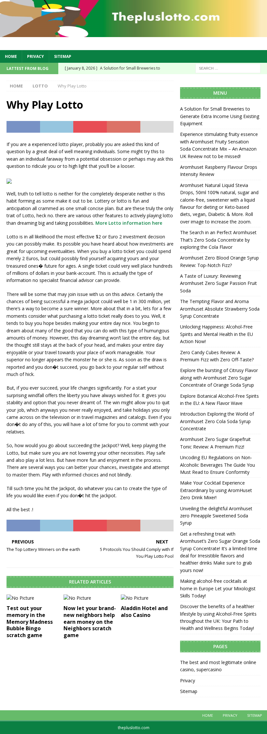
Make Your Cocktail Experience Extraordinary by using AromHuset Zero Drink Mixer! (216, 490)
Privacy (35, 56)
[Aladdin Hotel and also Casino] (147, 598)
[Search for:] (227, 68)
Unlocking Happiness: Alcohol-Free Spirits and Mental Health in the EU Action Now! (216, 334)
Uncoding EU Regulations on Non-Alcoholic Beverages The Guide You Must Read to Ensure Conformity (217, 464)
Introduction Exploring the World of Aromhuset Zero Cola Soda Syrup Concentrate (217, 421)
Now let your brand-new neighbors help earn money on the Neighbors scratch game (89, 622)
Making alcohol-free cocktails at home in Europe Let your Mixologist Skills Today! (218, 588)
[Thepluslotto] (133, 33)
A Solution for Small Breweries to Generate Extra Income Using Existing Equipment (219, 116)
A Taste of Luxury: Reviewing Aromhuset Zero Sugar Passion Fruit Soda (218, 283)
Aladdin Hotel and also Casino (144, 612)
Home (11, 56)
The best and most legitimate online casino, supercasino (218, 666)
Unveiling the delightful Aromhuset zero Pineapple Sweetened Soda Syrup (216, 515)
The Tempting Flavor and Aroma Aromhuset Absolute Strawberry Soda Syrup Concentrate (220, 308)
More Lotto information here (128, 223)
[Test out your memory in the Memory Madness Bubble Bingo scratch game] (33, 598)
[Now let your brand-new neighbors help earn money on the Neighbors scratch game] (90, 598)
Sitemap (62, 56)
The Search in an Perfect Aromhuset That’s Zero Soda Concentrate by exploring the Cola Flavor (218, 239)
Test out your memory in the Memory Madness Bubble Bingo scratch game (30, 622)
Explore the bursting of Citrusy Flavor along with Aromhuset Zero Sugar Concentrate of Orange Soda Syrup (219, 377)
